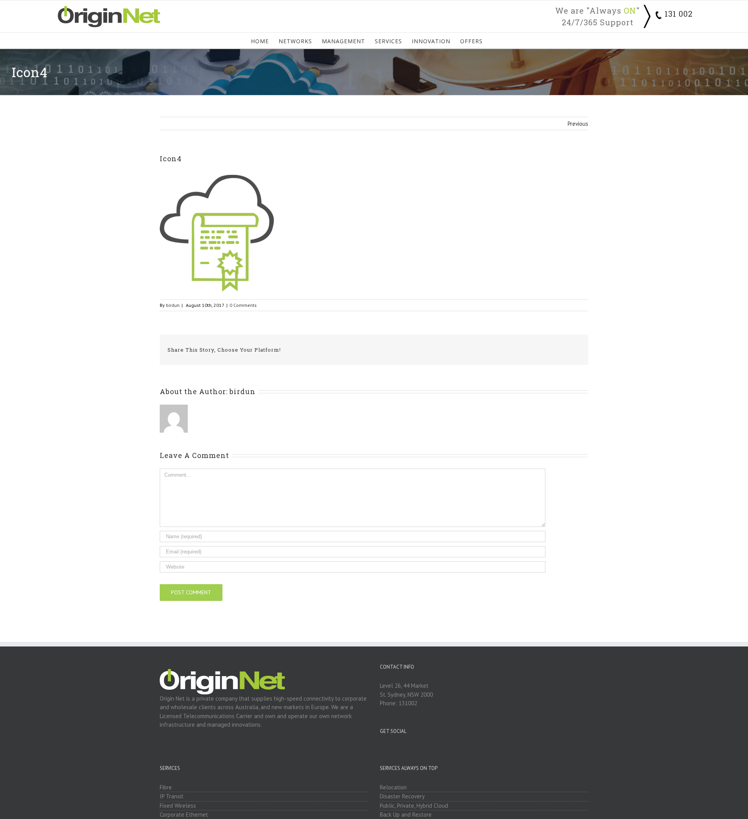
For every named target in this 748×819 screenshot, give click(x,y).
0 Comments (243, 305)
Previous (578, 123)
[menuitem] (265, 40)
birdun (173, 305)
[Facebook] (478, 750)
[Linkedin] (489, 750)
